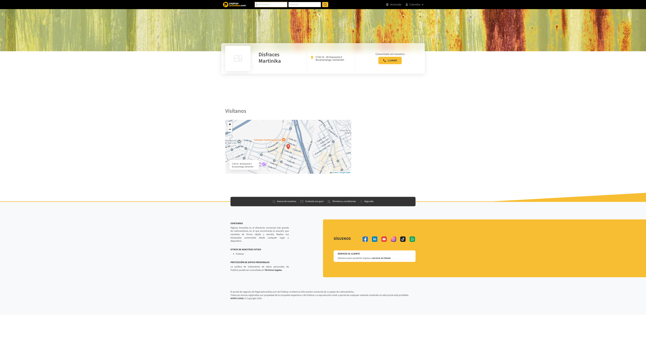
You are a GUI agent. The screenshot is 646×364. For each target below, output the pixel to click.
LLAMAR (392, 60)
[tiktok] (403, 239)
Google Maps (344, 172)
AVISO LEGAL (237, 298)
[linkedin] (374, 239)
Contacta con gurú (314, 201)
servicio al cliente (381, 258)
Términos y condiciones (344, 201)
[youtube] (384, 239)
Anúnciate (395, 4)
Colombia (414, 4)
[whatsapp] (412, 239)
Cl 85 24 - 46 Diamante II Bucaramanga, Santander (330, 58)
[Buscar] (325, 4)
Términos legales (273, 270)
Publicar (240, 254)
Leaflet (335, 172)
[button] (288, 146)
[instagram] (393, 239)
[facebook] (365, 239)
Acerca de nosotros (286, 201)
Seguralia (368, 201)
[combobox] (271, 4)
